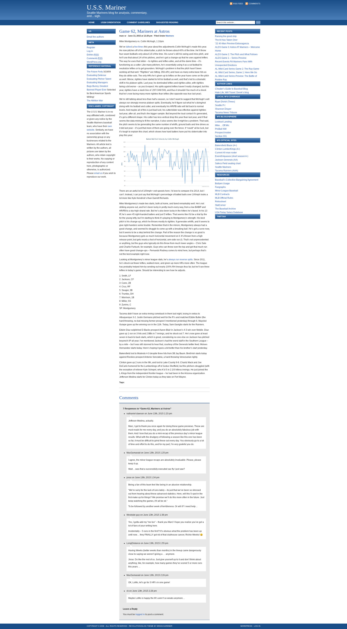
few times (139, 47)
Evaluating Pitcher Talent (99, 79)
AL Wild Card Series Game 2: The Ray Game (237, 69)
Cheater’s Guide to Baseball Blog (231, 89)
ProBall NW (220, 129)
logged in (140, 614)
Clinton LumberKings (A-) (227, 149)
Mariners (170, 36)
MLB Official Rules (224, 198)
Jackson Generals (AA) (226, 160)
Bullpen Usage (222, 183)
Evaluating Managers (97, 82)
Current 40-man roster (226, 152)
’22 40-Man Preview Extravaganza (232, 43)
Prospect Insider (223, 132)
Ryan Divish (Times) (225, 101)
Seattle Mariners (223, 167)
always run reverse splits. (181, 259)
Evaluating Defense (96, 75)
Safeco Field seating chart (228, 163)
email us (98, 173)
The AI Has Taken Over (226, 40)
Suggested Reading (167, 22)
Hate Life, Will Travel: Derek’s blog (232, 92)
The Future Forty (95, 71)
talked (129, 47)
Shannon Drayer (223, 109)
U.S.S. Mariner (106, 7)
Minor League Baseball (226, 190)
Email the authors (95, 37)
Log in (90, 51)
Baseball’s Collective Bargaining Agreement (236, 180)
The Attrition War (95, 100)
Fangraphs (220, 187)
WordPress (246, 626)
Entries (93, 54)
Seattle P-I (220, 105)
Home (92, 22)
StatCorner (220, 205)
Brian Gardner (164, 626)
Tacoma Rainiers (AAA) (226, 170)
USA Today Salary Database (229, 212)
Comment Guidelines (138, 22)
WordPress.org (94, 62)
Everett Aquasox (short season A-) (231, 156)
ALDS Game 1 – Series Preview (230, 58)
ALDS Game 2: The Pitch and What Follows (236, 54)
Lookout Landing (223, 121)
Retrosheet (220, 201)
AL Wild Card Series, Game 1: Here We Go (236, 72)
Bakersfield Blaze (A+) (226, 145)
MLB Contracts (222, 194)
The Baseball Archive (225, 208)
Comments (254, 4)
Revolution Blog (138, 626)
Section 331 (221, 136)
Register (91, 47)
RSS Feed (238, 4)
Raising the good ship (226, 36)
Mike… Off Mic (222, 125)
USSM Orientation (111, 22)
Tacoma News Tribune (226, 112)
